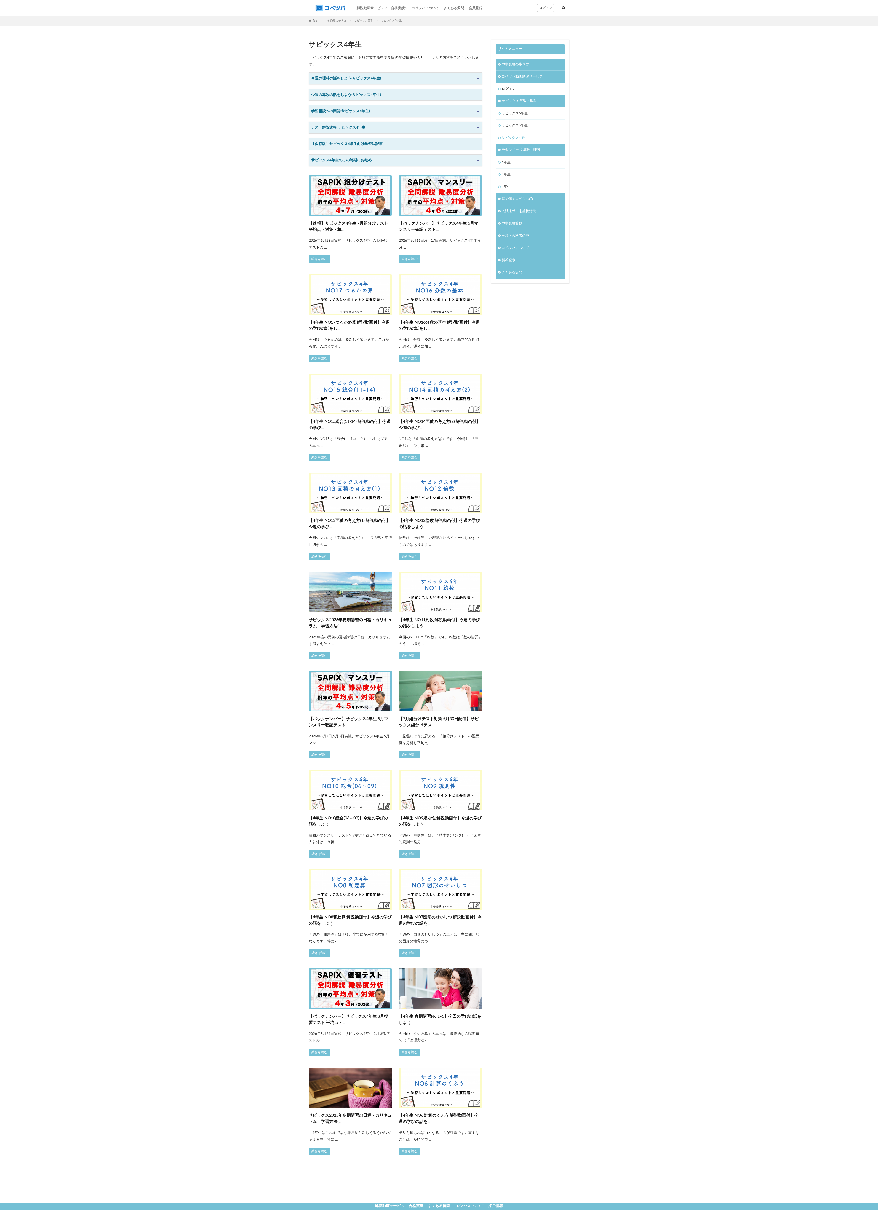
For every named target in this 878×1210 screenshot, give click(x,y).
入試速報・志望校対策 (519, 211)
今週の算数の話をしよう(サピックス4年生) (346, 95)
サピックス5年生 (515, 125)
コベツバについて (425, 8)
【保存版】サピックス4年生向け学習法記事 (347, 144)
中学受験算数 (512, 223)
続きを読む (319, 259)
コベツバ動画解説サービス (522, 76)
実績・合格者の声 (515, 235)
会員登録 (475, 8)
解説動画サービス (370, 8)
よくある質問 (454, 8)
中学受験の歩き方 (336, 20)
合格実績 (398, 8)
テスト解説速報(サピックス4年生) (338, 127)
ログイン (545, 8)
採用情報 (495, 1206)
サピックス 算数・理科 (519, 101)
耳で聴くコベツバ (515, 199)
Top (315, 20)
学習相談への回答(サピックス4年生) (340, 111)
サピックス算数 (363, 20)
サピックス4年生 (515, 138)
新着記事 (508, 260)
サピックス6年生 (515, 113)
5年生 (506, 174)
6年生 (506, 162)
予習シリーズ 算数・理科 (521, 150)
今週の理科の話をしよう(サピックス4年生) (346, 78)
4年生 (506, 186)
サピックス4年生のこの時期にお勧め (341, 160)
